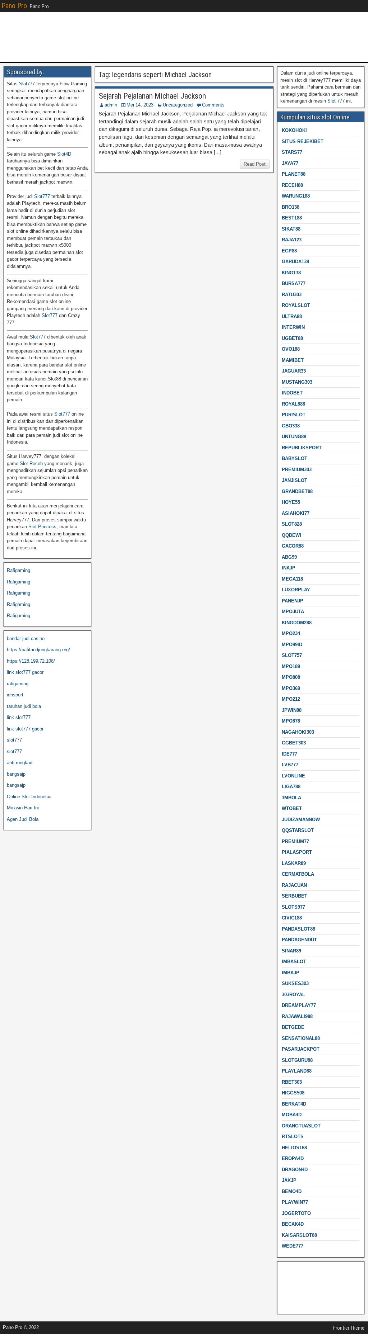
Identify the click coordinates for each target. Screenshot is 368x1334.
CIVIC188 (292, 918)
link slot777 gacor (25, 672)
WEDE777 (292, 1246)
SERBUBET (294, 896)
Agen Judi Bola (22, 819)
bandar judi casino (26, 638)
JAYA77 (290, 163)
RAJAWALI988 (297, 1016)
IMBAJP (290, 972)
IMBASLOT (294, 961)
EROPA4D (293, 1158)
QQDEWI (291, 535)
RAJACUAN (294, 885)
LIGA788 (291, 786)
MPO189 (291, 666)
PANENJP (292, 601)
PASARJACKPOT (300, 1049)
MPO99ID (292, 644)
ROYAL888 (293, 404)
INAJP (288, 568)
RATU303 (292, 294)
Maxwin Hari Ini (23, 807)
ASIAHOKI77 (295, 513)
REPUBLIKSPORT (302, 447)
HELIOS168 (294, 1147)
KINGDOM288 (297, 622)
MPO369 (291, 688)
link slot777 (19, 717)
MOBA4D (292, 1114)
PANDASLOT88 (298, 929)
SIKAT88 (291, 229)
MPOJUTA (293, 611)
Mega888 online (296, 1292)
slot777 (14, 740)
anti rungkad (19, 762)
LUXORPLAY (296, 589)
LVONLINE (293, 776)
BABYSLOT (294, 458)
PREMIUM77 (295, 841)
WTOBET (292, 808)
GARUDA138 (295, 261)
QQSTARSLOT (298, 830)
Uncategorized (178, 105)
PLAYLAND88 (297, 1071)
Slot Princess (42, 526)
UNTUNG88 (294, 436)
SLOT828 (292, 524)
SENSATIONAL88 (301, 1038)
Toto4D (287, 1303)
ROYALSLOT (296, 305)
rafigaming (17, 683)
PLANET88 (293, 174)
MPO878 (291, 721)
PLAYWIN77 (295, 1202)
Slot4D (64, 154)
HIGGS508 (293, 1093)
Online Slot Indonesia (29, 796)
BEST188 (292, 218)
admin (111, 105)
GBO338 (291, 426)
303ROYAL (293, 994)
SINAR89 (291, 951)
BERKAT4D (294, 1104)
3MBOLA (291, 797)
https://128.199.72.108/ (31, 661)
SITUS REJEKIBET (302, 141)
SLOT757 (292, 655)
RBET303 (292, 1082)
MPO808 (291, 677)
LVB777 (290, 764)
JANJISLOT (294, 480)
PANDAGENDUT (299, 939)
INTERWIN (293, 327)
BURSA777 (293, 283)
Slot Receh (31, 463)
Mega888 (289, 1269)
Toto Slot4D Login (298, 1280)
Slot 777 (336, 101)
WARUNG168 (296, 196)
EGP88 (289, 251)
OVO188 (291, 349)
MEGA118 (292, 579)
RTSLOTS (293, 1136)
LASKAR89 (294, 863)
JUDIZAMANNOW (301, 819)
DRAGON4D (295, 1169)
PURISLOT (293, 414)
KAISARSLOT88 (299, 1235)
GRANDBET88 (297, 491)
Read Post (255, 164)
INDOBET (292, 393)
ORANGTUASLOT (301, 1126)
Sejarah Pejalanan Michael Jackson (152, 95)
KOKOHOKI (294, 130)
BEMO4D (292, 1191)
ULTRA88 (292, 316)
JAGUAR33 (294, 371)
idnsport (15, 694)
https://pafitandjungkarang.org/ (38, 649)
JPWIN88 (292, 710)
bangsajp (16, 774)
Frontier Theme (348, 1328)
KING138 (291, 272)
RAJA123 (292, 239)
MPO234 (291, 633)
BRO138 (290, 207)
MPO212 (291, 699)
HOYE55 (291, 502)
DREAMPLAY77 (299, 1005)
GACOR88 (293, 546)
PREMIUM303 (297, 469)
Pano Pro (14, 5)
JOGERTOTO (296, 1213)
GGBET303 (294, 743)
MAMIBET (293, 360)
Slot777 (27, 83)
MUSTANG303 (297, 382)
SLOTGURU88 (297, 1060)
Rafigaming (18, 570)
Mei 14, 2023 (139, 105)
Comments (213, 105)
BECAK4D (293, 1224)
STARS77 (292, 152)
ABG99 (289, 557)
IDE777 (289, 754)
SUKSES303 (295, 983)
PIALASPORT (297, 852)
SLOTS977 (293, 907)
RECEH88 (292, 185)
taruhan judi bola (24, 706)
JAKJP (289, 1180)
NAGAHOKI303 (298, 732)
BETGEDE (293, 1027)
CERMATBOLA (298, 874)
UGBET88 (292, 338)
